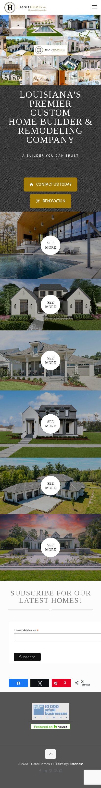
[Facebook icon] (40, 771)
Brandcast (75, 764)
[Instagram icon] (56, 771)
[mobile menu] (94, 7)
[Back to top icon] (50, 754)
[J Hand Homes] (26, 7)
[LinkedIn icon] (45, 771)
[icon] (61, 771)
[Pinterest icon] (50, 771)
